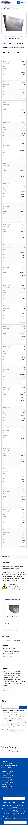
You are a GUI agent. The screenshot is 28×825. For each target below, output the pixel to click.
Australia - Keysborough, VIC (7, 788)
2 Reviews (11, 47)
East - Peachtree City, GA (7, 782)
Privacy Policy (15, 810)
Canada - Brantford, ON (6, 786)
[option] (14, 23)
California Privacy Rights (8, 805)
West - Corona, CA (5, 773)
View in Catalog (14, 751)
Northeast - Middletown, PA (7, 780)
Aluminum (18, 7)
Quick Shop (14, 624)
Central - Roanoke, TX (6, 777)
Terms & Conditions (22, 808)
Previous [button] (4, 614)
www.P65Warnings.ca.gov (16, 589)
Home (3, 7)
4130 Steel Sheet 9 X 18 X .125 (12, 616)
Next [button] (23, 614)
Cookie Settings (14, 807)
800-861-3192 (13, 765)
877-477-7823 (9, 763)
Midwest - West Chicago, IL (7, 779)
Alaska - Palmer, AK (5, 784)
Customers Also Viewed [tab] (11, 630)
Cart (26, 2)
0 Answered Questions (19, 47)
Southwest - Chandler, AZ (7, 775)
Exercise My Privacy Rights (19, 805)
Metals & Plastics (10, 7)
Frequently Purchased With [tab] (12, 599)
